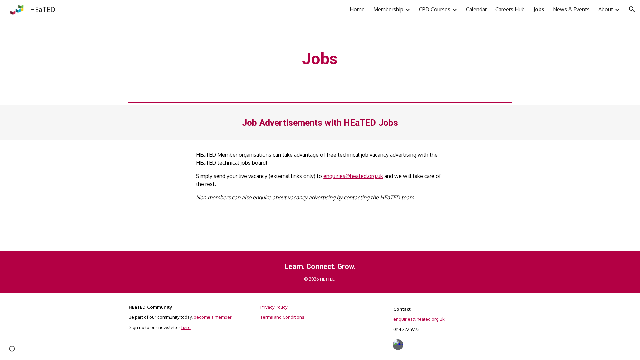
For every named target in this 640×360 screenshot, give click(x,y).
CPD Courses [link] (434, 9)
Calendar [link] (476, 9)
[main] (320, 59)
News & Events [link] (571, 9)
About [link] (605, 9)
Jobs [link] (538, 9)
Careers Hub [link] (510, 9)
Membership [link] (388, 9)
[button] (632, 9)
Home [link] (357, 9)
